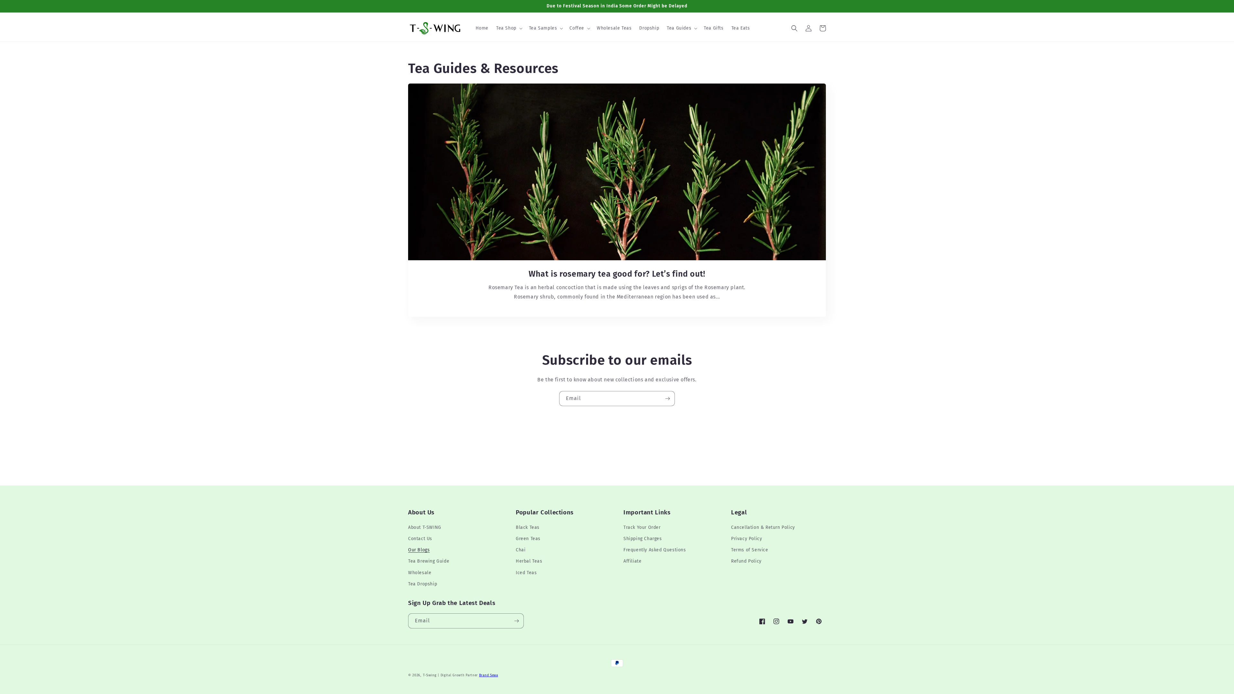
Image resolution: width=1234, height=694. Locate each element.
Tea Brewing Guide (428, 561)
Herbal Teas (529, 561)
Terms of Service (749, 550)
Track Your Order (642, 527)
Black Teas (528, 527)
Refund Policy (746, 561)
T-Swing (430, 675)
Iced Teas (526, 572)
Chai (520, 550)
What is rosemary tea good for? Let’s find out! (617, 274)
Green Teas (528, 538)
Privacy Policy (746, 538)
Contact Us (420, 538)
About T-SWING (424, 527)
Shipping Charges (642, 538)
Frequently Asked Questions (654, 550)
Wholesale (419, 572)
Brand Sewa (488, 675)
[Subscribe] (667, 398)
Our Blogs (419, 550)
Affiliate (632, 561)
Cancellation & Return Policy (763, 527)
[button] (508, 28)
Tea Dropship (422, 584)
